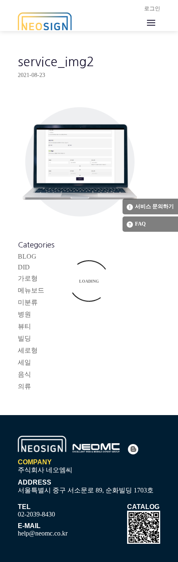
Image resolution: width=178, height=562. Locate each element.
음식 (24, 374)
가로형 (28, 278)
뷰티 (24, 326)
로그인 (152, 8)
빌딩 (24, 338)
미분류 (28, 302)
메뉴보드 (31, 290)
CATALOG (143, 506)
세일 (24, 362)
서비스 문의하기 (154, 206)
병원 (24, 314)
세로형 (28, 350)
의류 (24, 386)
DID (24, 267)
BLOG (27, 256)
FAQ (140, 224)
